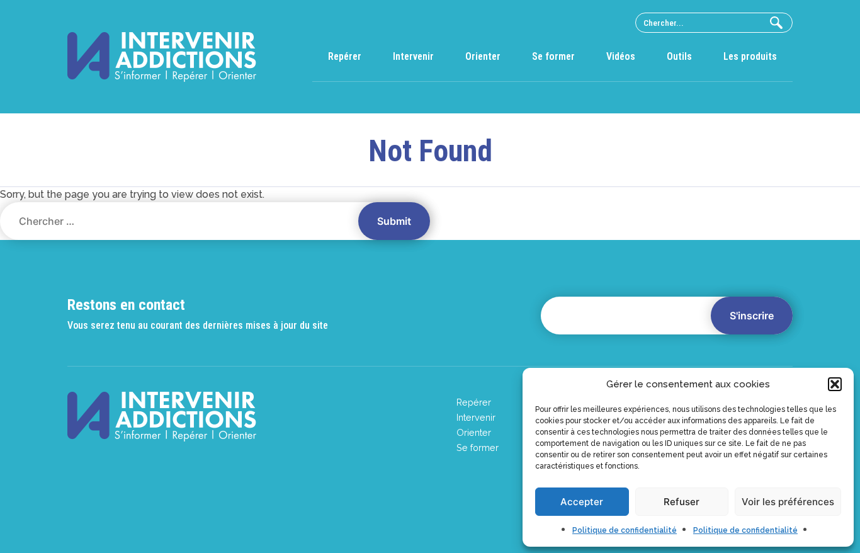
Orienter (483, 56)
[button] (835, 384)
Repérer (344, 56)
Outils (679, 56)
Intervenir (413, 56)
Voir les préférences (788, 502)
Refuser (681, 502)
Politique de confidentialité (624, 530)
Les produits (750, 56)
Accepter (581, 502)
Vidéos (620, 56)
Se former (553, 56)
